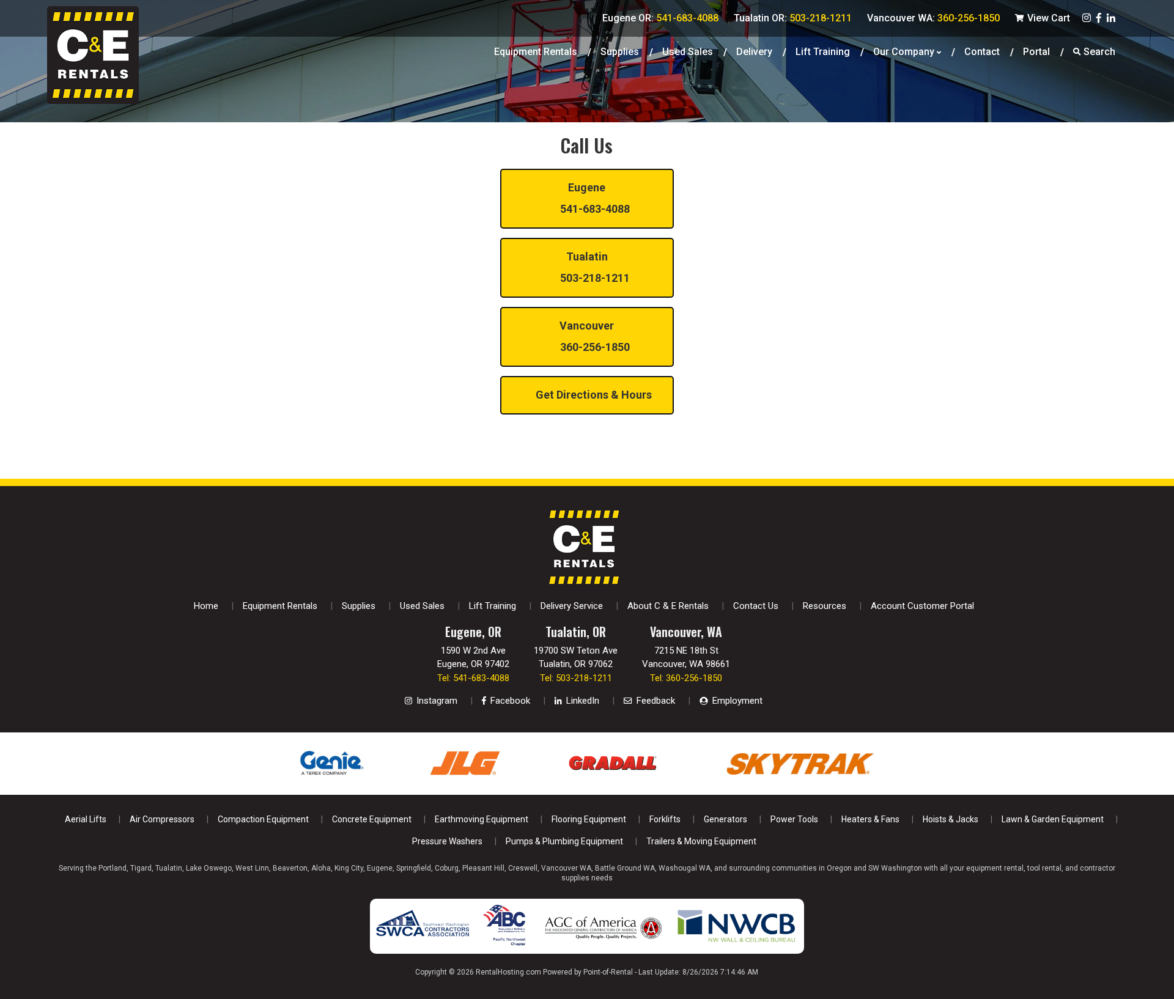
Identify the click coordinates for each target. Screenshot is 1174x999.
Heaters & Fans (870, 819)
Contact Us (755, 605)
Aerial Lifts (85, 819)
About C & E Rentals (668, 605)
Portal (1036, 51)
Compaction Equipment (263, 819)
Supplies (619, 51)
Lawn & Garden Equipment (1053, 819)
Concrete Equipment (372, 819)
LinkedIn (581, 700)
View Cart (1047, 18)
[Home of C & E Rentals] (584, 580)
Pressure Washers (447, 841)
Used (687, 51)
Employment (736, 700)
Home (206, 605)
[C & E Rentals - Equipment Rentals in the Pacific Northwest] (93, 100)
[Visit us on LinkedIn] (1111, 18)
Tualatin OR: (793, 18)
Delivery (754, 51)
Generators (725, 819)
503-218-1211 (594, 267)
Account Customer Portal (922, 605)
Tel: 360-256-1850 (686, 678)
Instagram (435, 700)
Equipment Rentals (535, 51)
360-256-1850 (594, 336)
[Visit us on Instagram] (1086, 18)
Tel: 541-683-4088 (473, 678)
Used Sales (422, 605)
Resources (824, 605)
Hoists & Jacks (950, 819)
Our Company (903, 51)
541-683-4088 (594, 198)
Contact (982, 51)
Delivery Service (572, 605)
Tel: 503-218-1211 (576, 678)
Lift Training (823, 51)
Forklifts (665, 819)
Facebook (509, 700)
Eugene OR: (660, 18)
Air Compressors (162, 819)
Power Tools (794, 819)
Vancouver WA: (933, 18)
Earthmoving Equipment (481, 819)
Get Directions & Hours (592, 394)
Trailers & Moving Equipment (701, 841)
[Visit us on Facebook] (1098, 18)
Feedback (654, 700)
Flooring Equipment (589, 819)
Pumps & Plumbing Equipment (564, 841)
